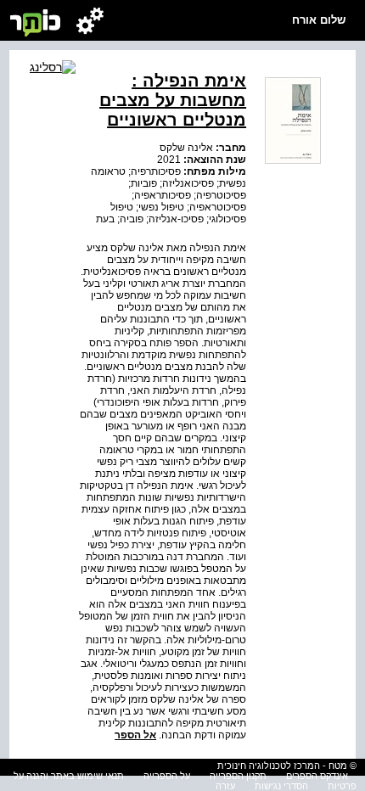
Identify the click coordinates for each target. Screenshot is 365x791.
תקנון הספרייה (238, 776)
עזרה (225, 786)
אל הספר (135, 735)
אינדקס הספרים (317, 776)
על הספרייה (166, 776)
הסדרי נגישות (281, 786)
